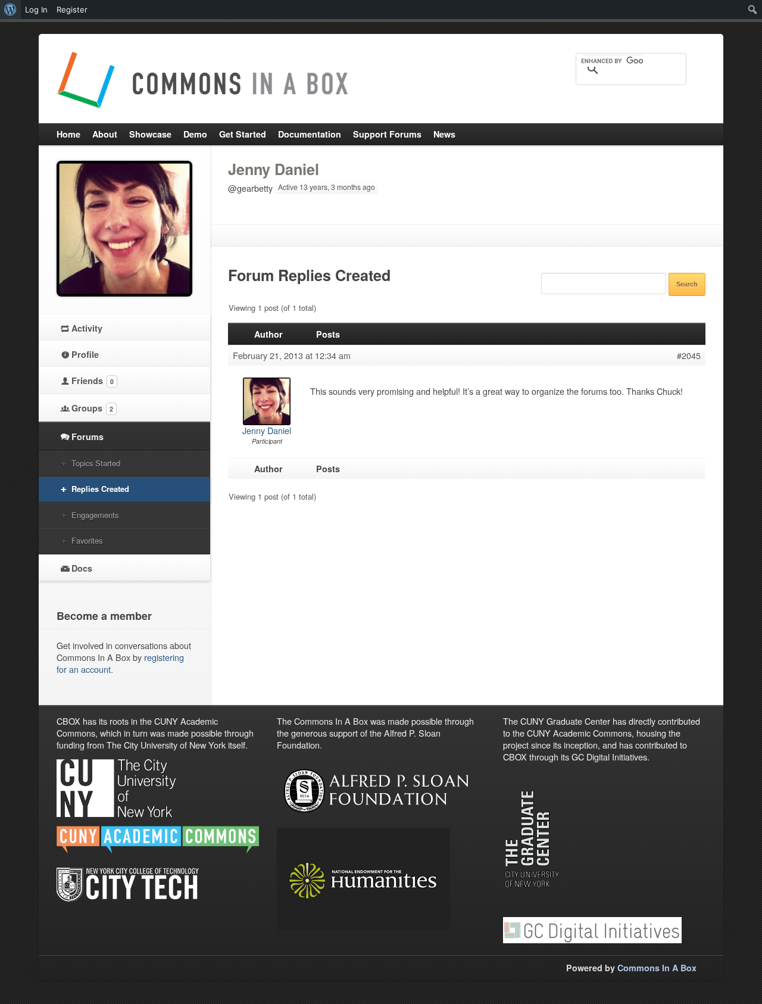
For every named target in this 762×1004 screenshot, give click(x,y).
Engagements (94, 514)
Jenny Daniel (273, 169)
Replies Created (100, 488)
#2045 (689, 355)
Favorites (86, 540)
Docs (81, 568)
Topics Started (95, 463)
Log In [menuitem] (36, 9)
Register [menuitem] (72, 9)
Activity (86, 328)
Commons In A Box (657, 968)
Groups (92, 408)
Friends (92, 380)
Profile (85, 354)
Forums (87, 436)
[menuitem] (10, 9)
